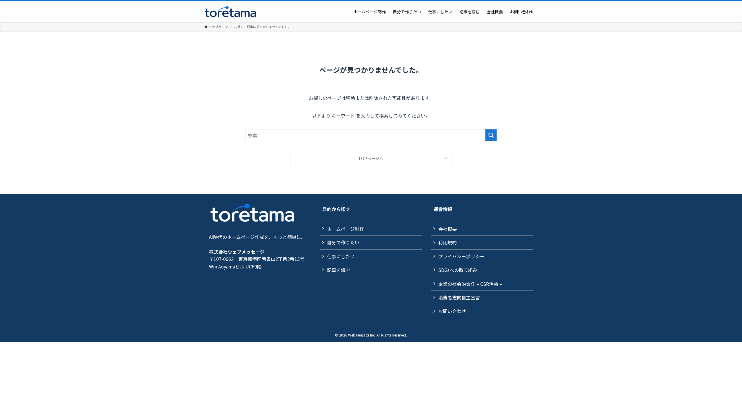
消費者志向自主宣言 (459, 297)
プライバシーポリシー (461, 256)
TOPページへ (370, 158)
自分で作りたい (343, 242)
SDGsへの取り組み (457, 269)
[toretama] (230, 11)
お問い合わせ (452, 311)
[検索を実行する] (491, 135)
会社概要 (447, 228)
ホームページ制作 (345, 228)
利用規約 (447, 242)
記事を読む (338, 269)
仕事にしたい (341, 256)
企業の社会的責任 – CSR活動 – (470, 283)
